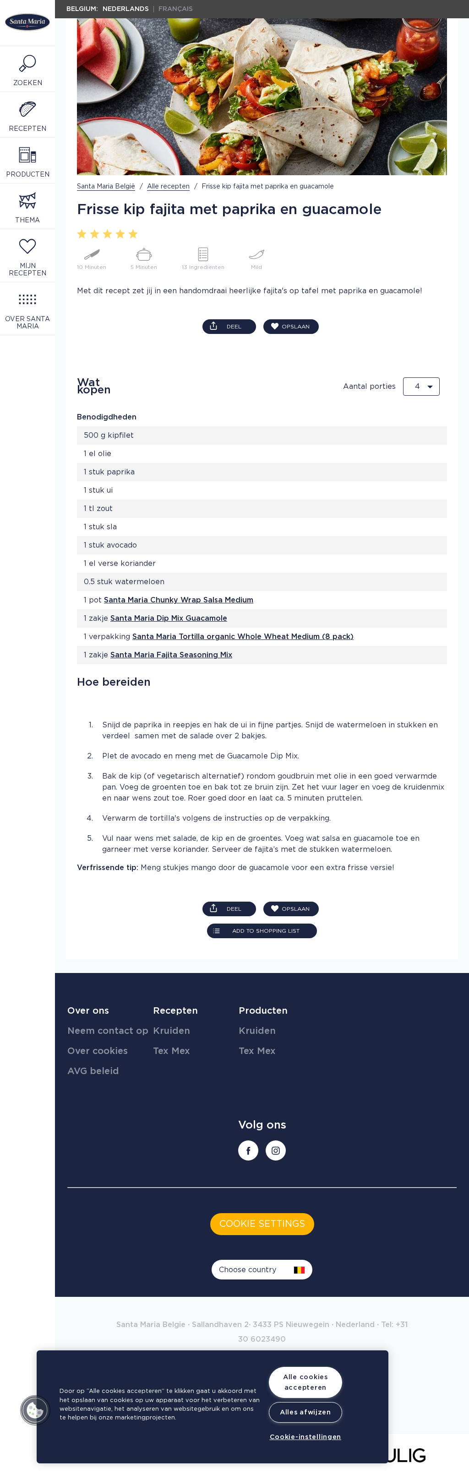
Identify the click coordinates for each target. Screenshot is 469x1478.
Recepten (175, 1011)
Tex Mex (171, 1051)
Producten (263, 1011)
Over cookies (97, 1051)
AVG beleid (93, 1071)
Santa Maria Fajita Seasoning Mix (171, 655)
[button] (35, 1410)
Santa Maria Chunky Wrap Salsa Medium (178, 600)
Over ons (88, 1011)
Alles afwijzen (305, 1412)
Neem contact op (107, 1031)
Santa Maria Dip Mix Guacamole (168, 618)
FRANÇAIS (175, 9)
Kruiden (171, 1031)
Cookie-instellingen (306, 1437)
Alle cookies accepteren (305, 1382)
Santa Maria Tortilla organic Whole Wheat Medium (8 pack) (243, 636)
